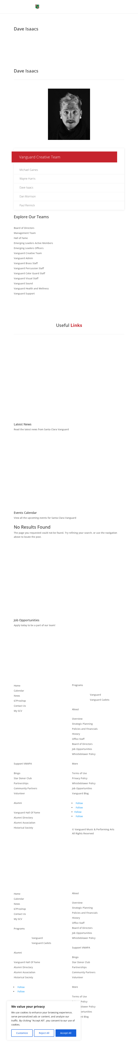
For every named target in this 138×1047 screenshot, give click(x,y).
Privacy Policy (79, 778)
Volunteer (19, 793)
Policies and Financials (85, 729)
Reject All (44, 1033)
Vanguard (95, 695)
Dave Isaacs (26, 187)
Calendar (19, 691)
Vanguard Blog (80, 793)
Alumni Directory (23, 817)
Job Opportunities (82, 749)
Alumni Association (24, 823)
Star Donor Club (23, 778)
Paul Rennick (27, 205)
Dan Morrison (28, 196)
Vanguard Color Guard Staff (29, 273)
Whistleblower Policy (83, 754)
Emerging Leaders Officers (29, 248)
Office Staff (78, 739)
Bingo (17, 773)
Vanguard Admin (23, 258)
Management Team (25, 233)
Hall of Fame (21, 238)
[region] (44, 1020)
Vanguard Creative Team (28, 253)
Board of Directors (24, 228)
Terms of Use (79, 773)
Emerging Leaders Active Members (33, 243)
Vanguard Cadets (99, 700)
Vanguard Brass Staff (26, 263)
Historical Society (23, 828)
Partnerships (21, 783)
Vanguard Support (24, 293)
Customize (22, 1033)
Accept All (65, 1033)
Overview (77, 719)
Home (17, 685)
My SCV (18, 711)
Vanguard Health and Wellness (31, 288)
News (17, 696)
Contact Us (20, 706)
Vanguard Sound (23, 283)
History (76, 734)
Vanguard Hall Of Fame (27, 812)
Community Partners (25, 788)
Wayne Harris (27, 178)
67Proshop (20, 701)
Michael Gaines (29, 170)
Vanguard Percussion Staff (29, 268)
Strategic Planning (82, 724)
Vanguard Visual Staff (26, 278)
